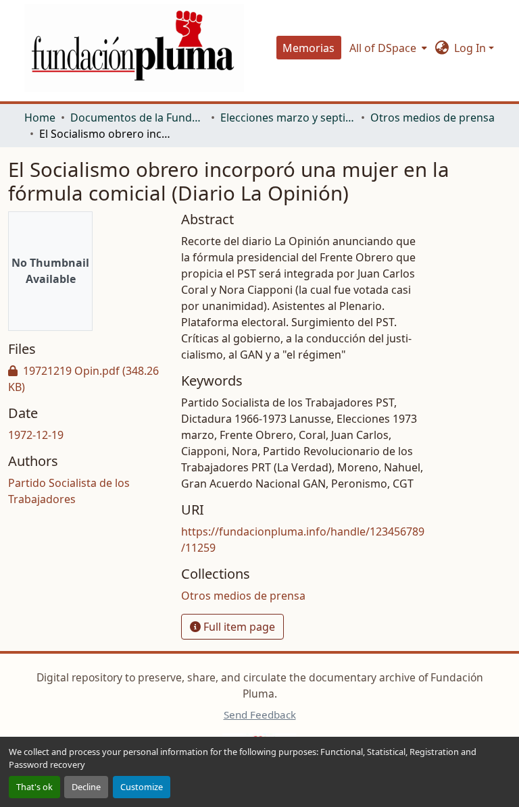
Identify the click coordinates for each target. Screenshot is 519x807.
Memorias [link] (308, 48)
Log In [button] (471, 48)
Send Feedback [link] (260, 714)
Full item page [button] (238, 626)
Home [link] (39, 117)
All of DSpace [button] (382, 48)
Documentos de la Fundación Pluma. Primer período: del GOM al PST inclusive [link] (137, 117)
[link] (86, 379)
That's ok (34, 787)
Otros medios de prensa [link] (432, 117)
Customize (141, 787)
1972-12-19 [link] (36, 434)
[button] (134, 47)
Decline (86, 787)
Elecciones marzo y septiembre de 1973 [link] (287, 117)
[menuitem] (387, 48)
